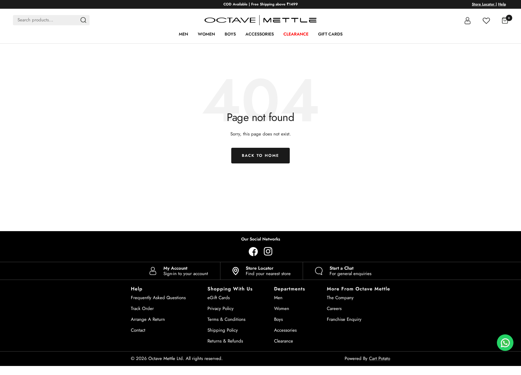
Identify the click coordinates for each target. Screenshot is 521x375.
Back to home (260, 155)
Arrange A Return (148, 319)
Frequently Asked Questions (158, 297)
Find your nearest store (268, 271)
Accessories (259, 34)
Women (206, 34)
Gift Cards (330, 34)
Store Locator (484, 4)
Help (502, 4)
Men (183, 34)
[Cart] (505, 20)
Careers (334, 308)
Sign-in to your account (185, 270)
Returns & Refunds (225, 341)
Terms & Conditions (226, 319)
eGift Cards (218, 297)
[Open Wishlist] (486, 20)
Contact (138, 330)
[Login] (468, 20)
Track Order (142, 308)
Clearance (295, 34)
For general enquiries (350, 271)
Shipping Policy (222, 330)
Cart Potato (379, 358)
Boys (230, 34)
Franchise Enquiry (344, 319)
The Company (340, 297)
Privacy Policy (220, 308)
